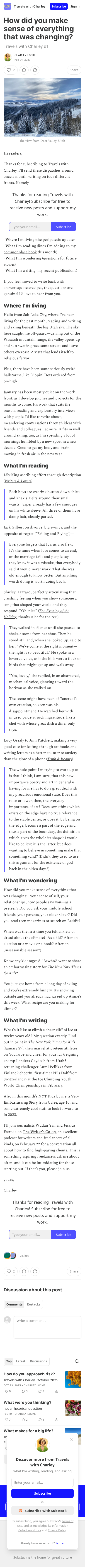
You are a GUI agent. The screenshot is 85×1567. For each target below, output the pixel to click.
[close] (71, 1439)
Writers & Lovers (18, 481)
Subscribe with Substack (46, 1510)
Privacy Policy (57, 1530)
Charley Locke (25, 55)
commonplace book (20, 252)
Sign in (75, 6)
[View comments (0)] (24, 70)
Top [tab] (9, 1361)
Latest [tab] (20, 1361)
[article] (42, 1382)
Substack (20, 1557)
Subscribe (59, 6)
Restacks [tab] (33, 1304)
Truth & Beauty (59, 759)
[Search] (76, 1361)
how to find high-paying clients (40, 1150)
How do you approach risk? (29, 1374)
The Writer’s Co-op (39, 1132)
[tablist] (23, 1304)
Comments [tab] (14, 1304)
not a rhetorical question (23, 1408)
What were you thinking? (27, 1402)
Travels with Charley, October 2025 (31, 1380)
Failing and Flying (52, 534)
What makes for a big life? (28, 1431)
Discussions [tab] (38, 1361)
